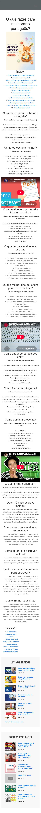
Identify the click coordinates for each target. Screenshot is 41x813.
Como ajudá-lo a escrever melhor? (21, 103)
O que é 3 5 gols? (24, 775)
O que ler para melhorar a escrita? (21, 83)
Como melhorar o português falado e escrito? (21, 80)
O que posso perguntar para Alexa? (11, 634)
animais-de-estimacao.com (14, 722)
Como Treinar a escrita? (22, 108)
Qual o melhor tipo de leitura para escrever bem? (21, 85)
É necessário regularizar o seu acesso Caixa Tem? (25, 766)
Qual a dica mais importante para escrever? (21, 105)
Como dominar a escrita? (21, 93)
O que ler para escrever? (21, 95)
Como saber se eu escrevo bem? (21, 88)
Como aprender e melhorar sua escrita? (21, 100)
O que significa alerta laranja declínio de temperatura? (26, 745)
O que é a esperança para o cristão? (26, 713)
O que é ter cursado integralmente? (25, 678)
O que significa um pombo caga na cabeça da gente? (26, 796)
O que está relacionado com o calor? (27, 687)
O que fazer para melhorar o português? (21, 75)
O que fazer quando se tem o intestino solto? (26, 669)
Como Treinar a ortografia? (21, 90)
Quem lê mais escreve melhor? (21, 98)
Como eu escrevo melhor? (21, 78)
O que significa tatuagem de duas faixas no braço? (24, 755)
